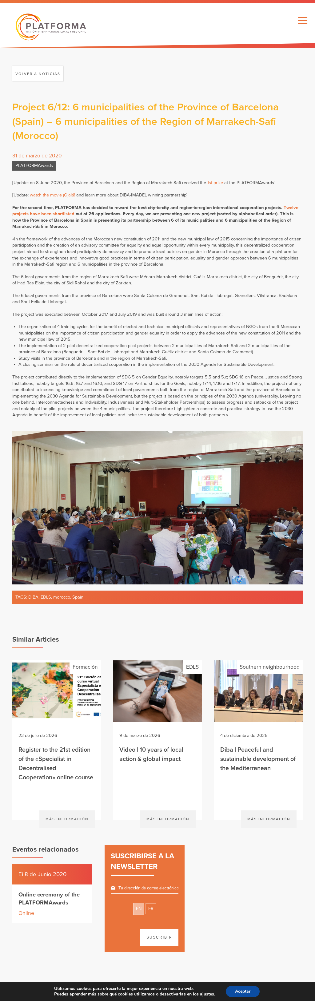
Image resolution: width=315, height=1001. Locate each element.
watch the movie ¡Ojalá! (52, 195)
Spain (77, 597)
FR (151, 908)
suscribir (159, 937)
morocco (61, 597)
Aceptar (242, 991)
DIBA (33, 597)
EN (139, 908)
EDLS (46, 597)
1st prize (215, 182)
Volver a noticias (37, 74)
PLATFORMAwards (34, 165)
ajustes (207, 994)
